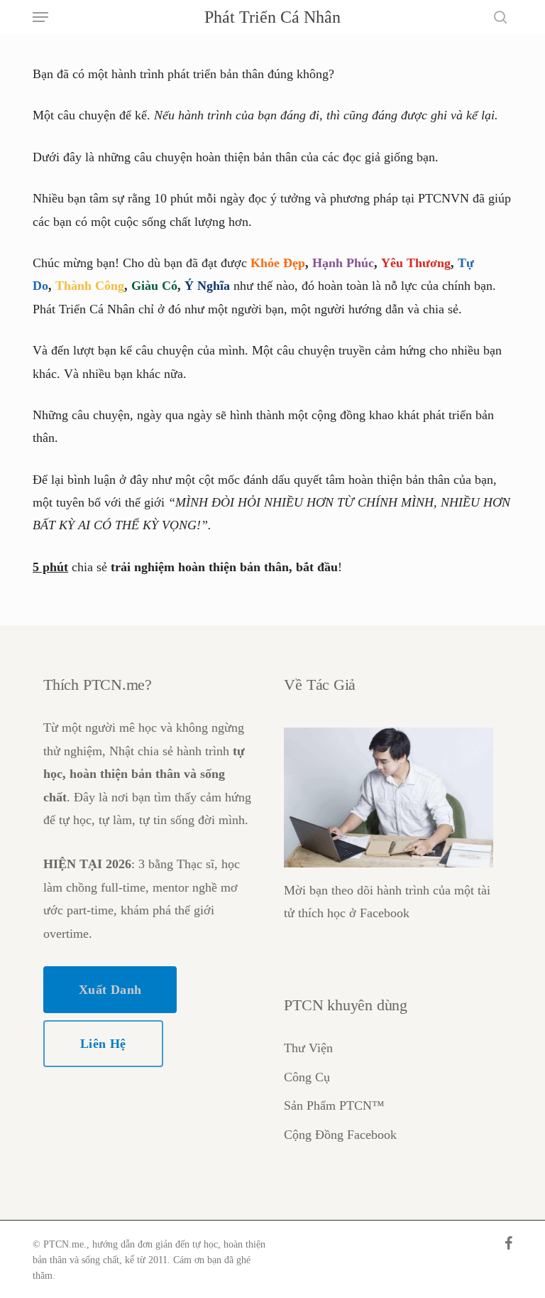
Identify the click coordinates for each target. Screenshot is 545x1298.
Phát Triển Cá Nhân (272, 17)
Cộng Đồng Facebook (340, 1134)
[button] (40, 17)
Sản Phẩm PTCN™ (334, 1105)
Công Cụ (307, 1077)
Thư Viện (308, 1048)
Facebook (384, 913)
